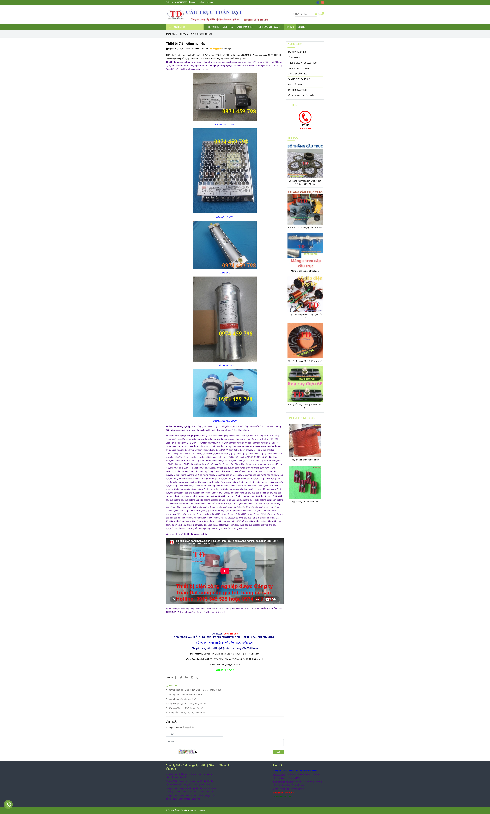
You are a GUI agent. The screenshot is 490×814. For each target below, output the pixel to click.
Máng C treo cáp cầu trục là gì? (182, 699)
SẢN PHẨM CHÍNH (245, 27)
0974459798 (182, 2)
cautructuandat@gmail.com (202, 2)
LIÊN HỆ (301, 27)
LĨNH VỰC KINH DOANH (270, 27)
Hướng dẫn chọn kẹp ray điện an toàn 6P (186, 712)
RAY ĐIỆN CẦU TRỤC (296, 52)
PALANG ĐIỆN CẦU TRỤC (298, 79)
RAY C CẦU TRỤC (295, 85)
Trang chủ (170, 34)
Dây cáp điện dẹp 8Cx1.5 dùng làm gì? (185, 708)
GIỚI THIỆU (228, 27)
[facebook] (318, 2)
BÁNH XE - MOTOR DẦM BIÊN (300, 95)
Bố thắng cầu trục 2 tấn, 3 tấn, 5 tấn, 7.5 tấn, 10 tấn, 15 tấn (194, 690)
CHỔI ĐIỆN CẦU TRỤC (297, 74)
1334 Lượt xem (201, 48)
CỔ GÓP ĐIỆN (293, 57)
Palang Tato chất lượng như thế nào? (185, 694)
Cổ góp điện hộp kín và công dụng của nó (187, 703)
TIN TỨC (290, 27)
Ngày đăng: (173, 48)
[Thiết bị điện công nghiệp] (217, 14)
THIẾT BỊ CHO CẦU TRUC (298, 68)
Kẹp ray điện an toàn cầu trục (305, 501)
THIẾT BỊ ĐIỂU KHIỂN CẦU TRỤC (301, 63)
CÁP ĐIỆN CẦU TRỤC (297, 90)
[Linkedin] (186, 677)
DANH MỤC (294, 44)
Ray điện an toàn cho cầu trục (305, 460)
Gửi (278, 752)
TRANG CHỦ (213, 27)
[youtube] (323, 2)
